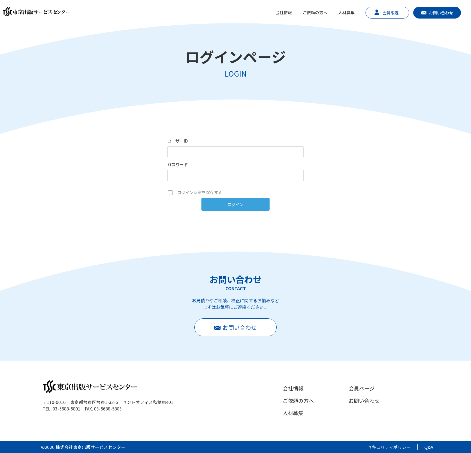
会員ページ (362, 388)
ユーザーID (177, 141)
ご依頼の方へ (315, 12)
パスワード (177, 164)
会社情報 (284, 12)
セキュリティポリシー (389, 447)
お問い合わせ (441, 13)
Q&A (428, 447)
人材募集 (346, 12)
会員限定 (390, 13)
